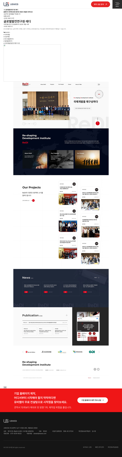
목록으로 (6, 16)
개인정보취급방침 (113, 447)
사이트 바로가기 (8, 18)
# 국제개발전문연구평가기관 (12, 43)
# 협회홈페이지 (8, 41)
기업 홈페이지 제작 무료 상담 (91, 400)
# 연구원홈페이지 (9, 39)
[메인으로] (4, 10)
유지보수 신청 (87, 447)
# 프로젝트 (7, 37)
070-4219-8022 (16, 433)
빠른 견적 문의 (99, 447)
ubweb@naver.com (39, 433)
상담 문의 (99, 4)
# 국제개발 (7, 35)
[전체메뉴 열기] (117, 3)
